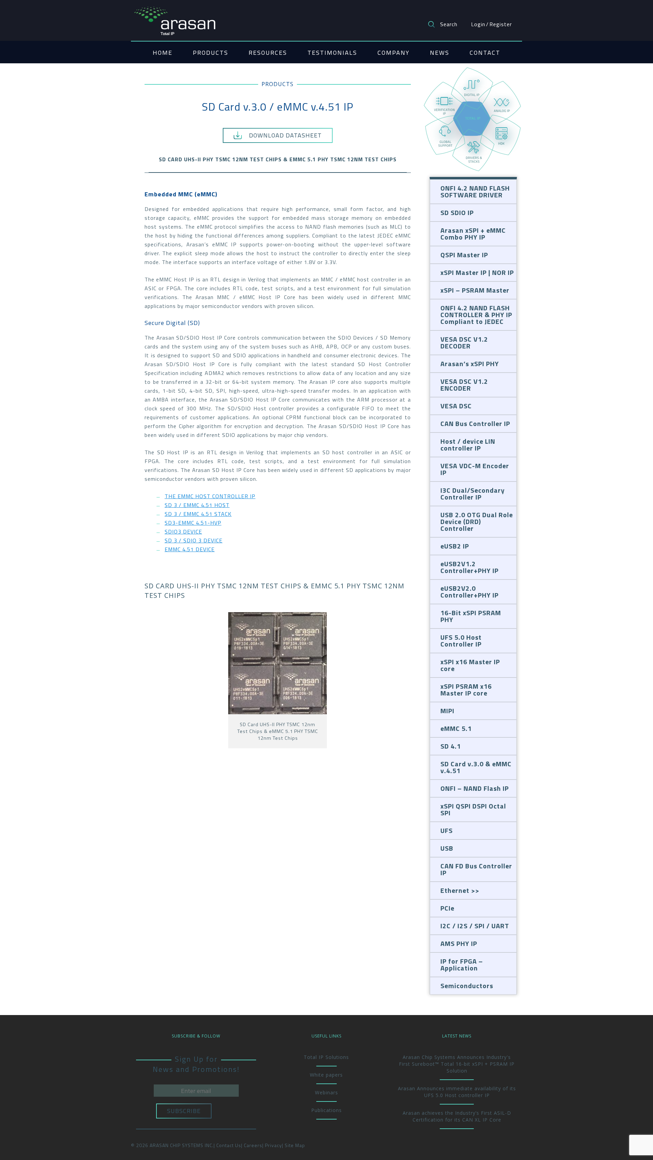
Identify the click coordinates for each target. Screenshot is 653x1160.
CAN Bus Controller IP (475, 423)
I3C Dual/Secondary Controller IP (472, 493)
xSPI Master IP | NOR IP (477, 272)
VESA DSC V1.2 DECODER (464, 342)
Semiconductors (466, 985)
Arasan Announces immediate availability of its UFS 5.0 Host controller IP (457, 1091)
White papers (326, 1075)
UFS (446, 830)
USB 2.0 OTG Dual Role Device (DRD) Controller (476, 521)
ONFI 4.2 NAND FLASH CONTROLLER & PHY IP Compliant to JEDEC (476, 315)
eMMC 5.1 (456, 728)
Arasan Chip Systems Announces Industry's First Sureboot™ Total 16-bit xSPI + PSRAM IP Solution (457, 1064)
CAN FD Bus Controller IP (476, 869)
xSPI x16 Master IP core (470, 665)
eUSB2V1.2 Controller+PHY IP (469, 567)
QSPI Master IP (464, 254)
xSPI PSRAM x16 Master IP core (466, 689)
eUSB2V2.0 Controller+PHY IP (469, 591)
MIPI (447, 710)
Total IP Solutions (326, 1057)
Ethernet (454, 890)
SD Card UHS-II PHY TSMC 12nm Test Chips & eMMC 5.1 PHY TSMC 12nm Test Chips (278, 159)
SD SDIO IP (457, 212)
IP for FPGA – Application (461, 964)
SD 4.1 (450, 746)
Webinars (326, 1092)
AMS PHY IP (458, 943)
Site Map (295, 1145)
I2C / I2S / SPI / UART (474, 925)
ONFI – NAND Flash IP (474, 788)
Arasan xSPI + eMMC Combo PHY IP (473, 233)
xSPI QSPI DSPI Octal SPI (473, 809)
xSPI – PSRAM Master (474, 290)
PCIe (447, 908)
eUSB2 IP (454, 546)
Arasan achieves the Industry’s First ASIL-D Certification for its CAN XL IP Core (457, 1116)
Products (278, 84)
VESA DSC (456, 406)
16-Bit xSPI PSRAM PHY (470, 616)
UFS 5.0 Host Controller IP (461, 640)
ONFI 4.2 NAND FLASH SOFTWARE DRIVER (475, 191)
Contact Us (228, 1145)
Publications (326, 1110)
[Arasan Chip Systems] (174, 18)
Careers (253, 1145)
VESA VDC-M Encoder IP (474, 469)
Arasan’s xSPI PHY (469, 363)
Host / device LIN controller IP (467, 444)
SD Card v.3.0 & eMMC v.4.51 (476, 767)
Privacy (273, 1145)
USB (446, 848)
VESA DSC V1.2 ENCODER (464, 384)
